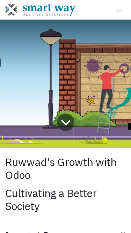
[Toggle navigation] (119, 10)
